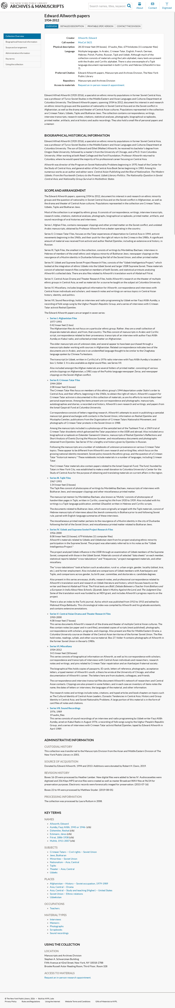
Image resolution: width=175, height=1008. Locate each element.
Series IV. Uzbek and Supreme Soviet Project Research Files (81, 529)
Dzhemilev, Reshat (59, 830)
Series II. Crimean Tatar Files (65, 380)
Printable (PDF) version (100, 26)
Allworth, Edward (87, 38)
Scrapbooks (56, 929)
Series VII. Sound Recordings (65, 708)
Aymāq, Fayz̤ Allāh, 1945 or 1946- (68, 827)
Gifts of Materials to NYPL (106, 1001)
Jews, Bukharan (58, 855)
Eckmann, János (58, 834)
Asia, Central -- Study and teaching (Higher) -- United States (81, 890)
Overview (51, 26)
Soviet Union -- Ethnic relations (66, 893)
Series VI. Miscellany (61, 646)
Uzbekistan (56, 897)
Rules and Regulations (31, 1001)
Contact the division (128, 26)
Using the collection (14, 64)
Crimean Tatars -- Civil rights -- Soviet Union (73, 852)
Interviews (55, 919)
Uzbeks (53, 872)
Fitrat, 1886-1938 (59, 837)
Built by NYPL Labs (46, 999)
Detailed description (72, 26)
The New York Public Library (18, 999)
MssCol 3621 (85, 42)
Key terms (10, 59)
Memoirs (54, 923)
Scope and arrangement (16, 47)
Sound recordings (59, 933)
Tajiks (53, 865)
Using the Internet (52, 1001)
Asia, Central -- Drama (61, 887)
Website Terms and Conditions (77, 1001)
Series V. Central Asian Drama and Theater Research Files (80, 613)
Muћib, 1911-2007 (60, 840)
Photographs (57, 926)
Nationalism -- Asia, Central (64, 862)
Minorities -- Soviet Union (63, 858)
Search (129, 6)
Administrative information (18, 53)
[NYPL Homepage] (4, 5)
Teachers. (55, 908)
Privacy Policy (11, 1001)
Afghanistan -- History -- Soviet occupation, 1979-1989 (79, 883)
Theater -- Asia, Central (62, 869)
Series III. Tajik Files (60, 478)
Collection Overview (15, 36)
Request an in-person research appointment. (101, 85)
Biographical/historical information (21, 42)
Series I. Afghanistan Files (63, 318)
